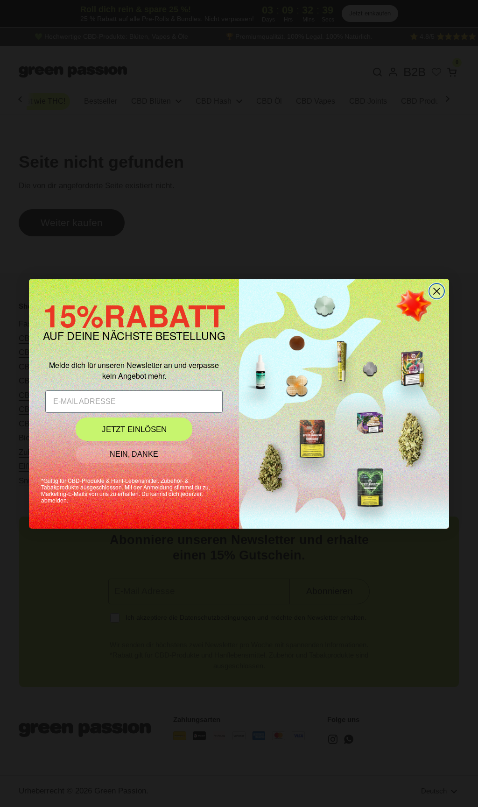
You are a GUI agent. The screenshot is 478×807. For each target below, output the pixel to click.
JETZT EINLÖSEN (134, 429)
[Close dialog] (436, 291)
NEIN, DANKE (134, 454)
